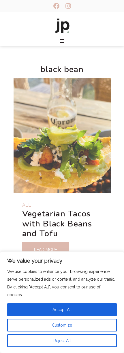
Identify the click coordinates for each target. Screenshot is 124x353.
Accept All (62, 309)
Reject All (62, 340)
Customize (62, 325)
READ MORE (45, 249)
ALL (26, 205)
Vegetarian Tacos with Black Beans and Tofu (57, 223)
